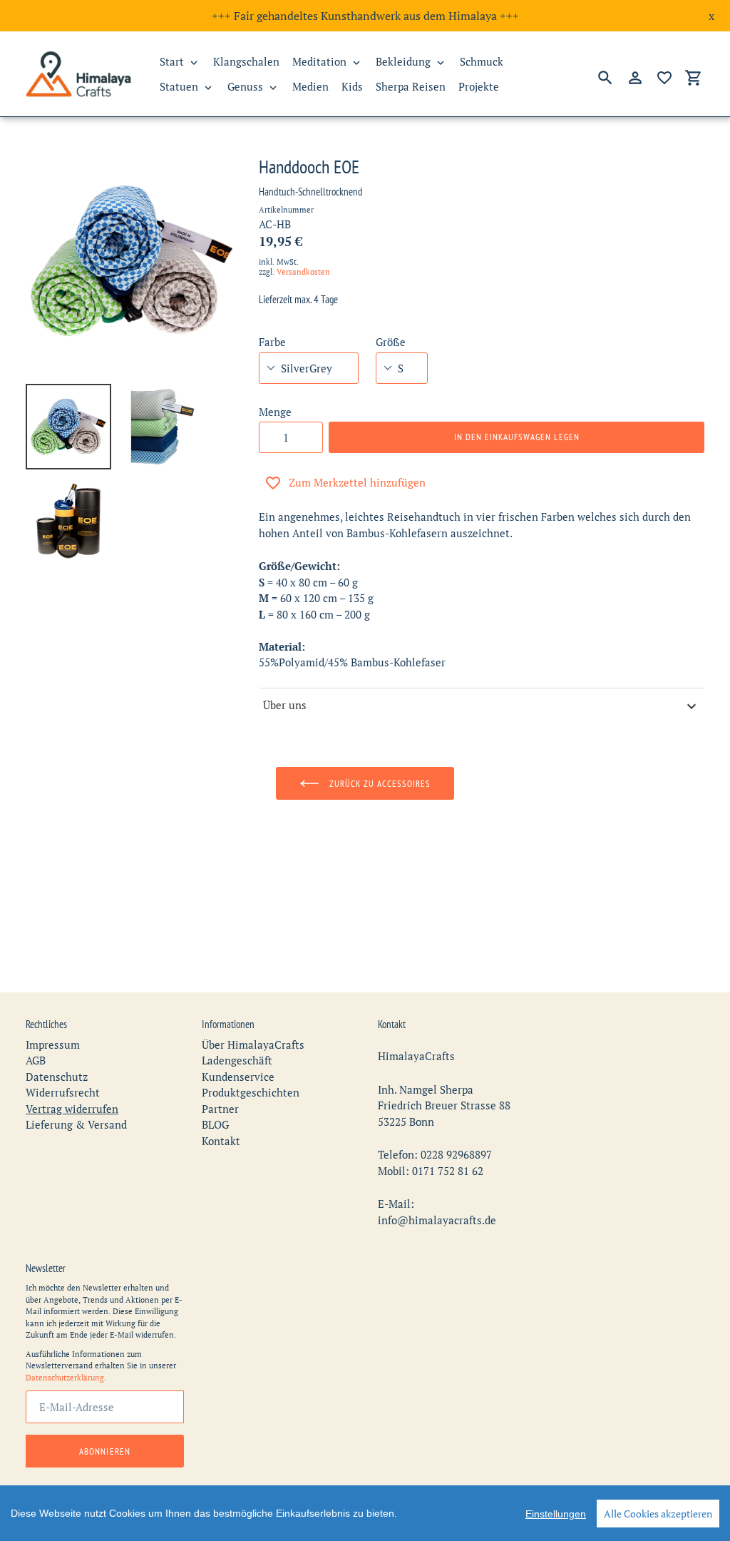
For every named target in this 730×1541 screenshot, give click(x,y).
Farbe (272, 342)
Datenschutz (57, 1076)
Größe (391, 342)
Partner (220, 1109)
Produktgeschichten (250, 1092)
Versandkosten (303, 272)
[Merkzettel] (664, 78)
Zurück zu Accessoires (379, 784)
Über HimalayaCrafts (253, 1044)
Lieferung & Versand (76, 1124)
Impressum (53, 1044)
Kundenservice (238, 1076)
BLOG (215, 1124)
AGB (36, 1060)
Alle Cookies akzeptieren (658, 1513)
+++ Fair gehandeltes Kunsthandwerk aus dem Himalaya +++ (365, 16)
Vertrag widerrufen (72, 1109)
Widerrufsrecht (63, 1092)
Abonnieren (104, 1451)
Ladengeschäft (237, 1060)
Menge (275, 412)
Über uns (285, 705)
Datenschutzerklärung (65, 1378)
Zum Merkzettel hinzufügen (357, 482)
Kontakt (221, 1141)
